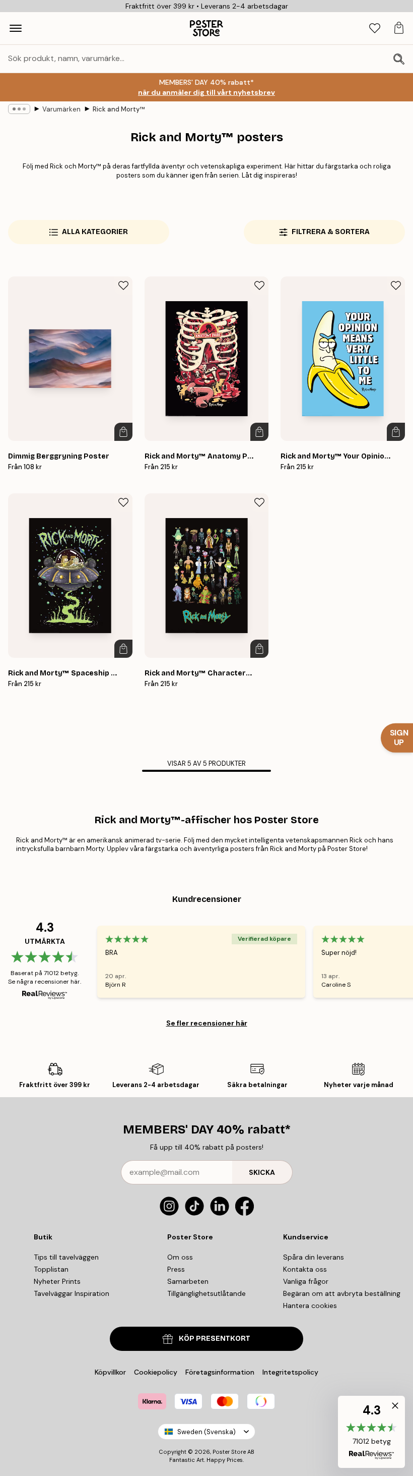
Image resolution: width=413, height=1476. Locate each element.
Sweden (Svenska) (206, 1432)
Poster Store (229, 1451)
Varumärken (61, 109)
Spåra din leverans (313, 1257)
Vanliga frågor (305, 1281)
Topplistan (51, 1269)
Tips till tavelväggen (66, 1257)
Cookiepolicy (155, 1372)
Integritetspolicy (290, 1372)
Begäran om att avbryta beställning (341, 1293)
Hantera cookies (310, 1305)
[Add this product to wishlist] (123, 285)
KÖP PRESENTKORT (214, 1338)
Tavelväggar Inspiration (71, 1293)
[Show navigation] (15, 28)
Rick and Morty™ (119, 109)
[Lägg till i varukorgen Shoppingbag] (123, 432)
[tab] (375, 28)
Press (176, 1269)
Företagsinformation (219, 1372)
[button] (371, 1432)
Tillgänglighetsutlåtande (206, 1293)
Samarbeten (188, 1281)
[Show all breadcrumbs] (19, 109)
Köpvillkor (110, 1372)
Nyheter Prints (57, 1281)
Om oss (180, 1257)
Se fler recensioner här (206, 1023)
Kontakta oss (305, 1269)
